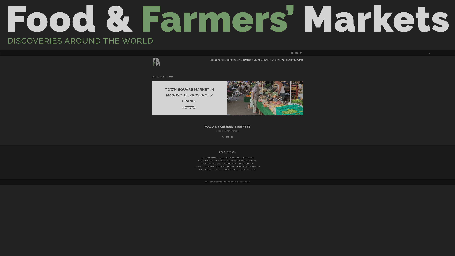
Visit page (227, 25)
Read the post (189, 108)
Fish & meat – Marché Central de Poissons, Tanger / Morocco (227, 161)
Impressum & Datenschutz (256, 60)
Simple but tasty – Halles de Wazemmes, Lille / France (227, 158)
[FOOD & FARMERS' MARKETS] (156, 65)
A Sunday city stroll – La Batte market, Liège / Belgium (227, 164)
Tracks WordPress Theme (217, 182)
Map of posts (277, 60)
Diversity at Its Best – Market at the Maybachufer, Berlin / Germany (227, 166)
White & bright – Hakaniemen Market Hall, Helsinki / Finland (227, 169)
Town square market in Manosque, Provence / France (189, 95)
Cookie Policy (217, 60)
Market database (294, 60)
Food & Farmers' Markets (227, 126)
